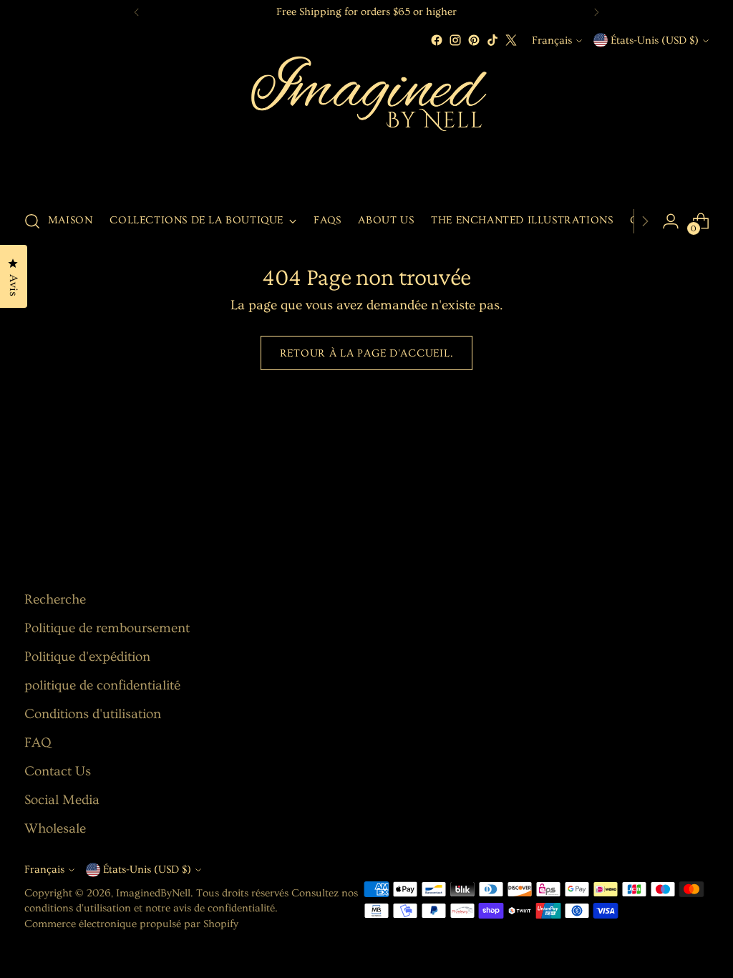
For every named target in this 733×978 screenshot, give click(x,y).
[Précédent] (136, 12)
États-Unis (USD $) (655, 40)
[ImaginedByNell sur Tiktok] (492, 40)
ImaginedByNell (153, 893)
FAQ (38, 742)
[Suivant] (596, 12)
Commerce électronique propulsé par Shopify (131, 924)
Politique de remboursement (107, 628)
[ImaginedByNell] (366, 123)
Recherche (55, 599)
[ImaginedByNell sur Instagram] (455, 40)
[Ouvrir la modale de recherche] (32, 221)
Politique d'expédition (87, 656)
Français (552, 40)
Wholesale (55, 828)
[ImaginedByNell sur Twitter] (511, 40)
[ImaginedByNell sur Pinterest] (473, 40)
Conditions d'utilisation (92, 714)
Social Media (61, 800)
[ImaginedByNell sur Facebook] (436, 40)
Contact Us (57, 771)
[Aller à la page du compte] (670, 221)
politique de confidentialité (102, 685)
